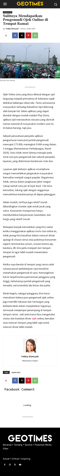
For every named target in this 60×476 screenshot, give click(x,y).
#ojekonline (15, 372)
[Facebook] (15, 35)
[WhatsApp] (35, 35)
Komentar (7, 12)
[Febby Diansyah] (30, 345)
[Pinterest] (28, 35)
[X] (22, 35)
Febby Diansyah (12, 28)
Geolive (29, 444)
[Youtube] (20, 465)
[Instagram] (10, 465)
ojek (34, 318)
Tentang (18, 444)
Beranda (7, 444)
